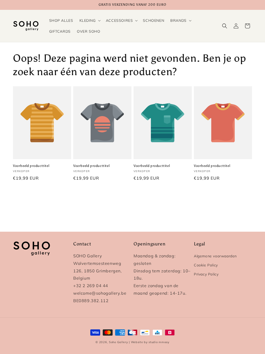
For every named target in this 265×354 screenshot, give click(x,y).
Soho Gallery (118, 342)
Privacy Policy (206, 274)
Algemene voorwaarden (215, 256)
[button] (89, 20)
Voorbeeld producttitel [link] (31, 166)
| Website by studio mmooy (149, 342)
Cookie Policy (206, 265)
